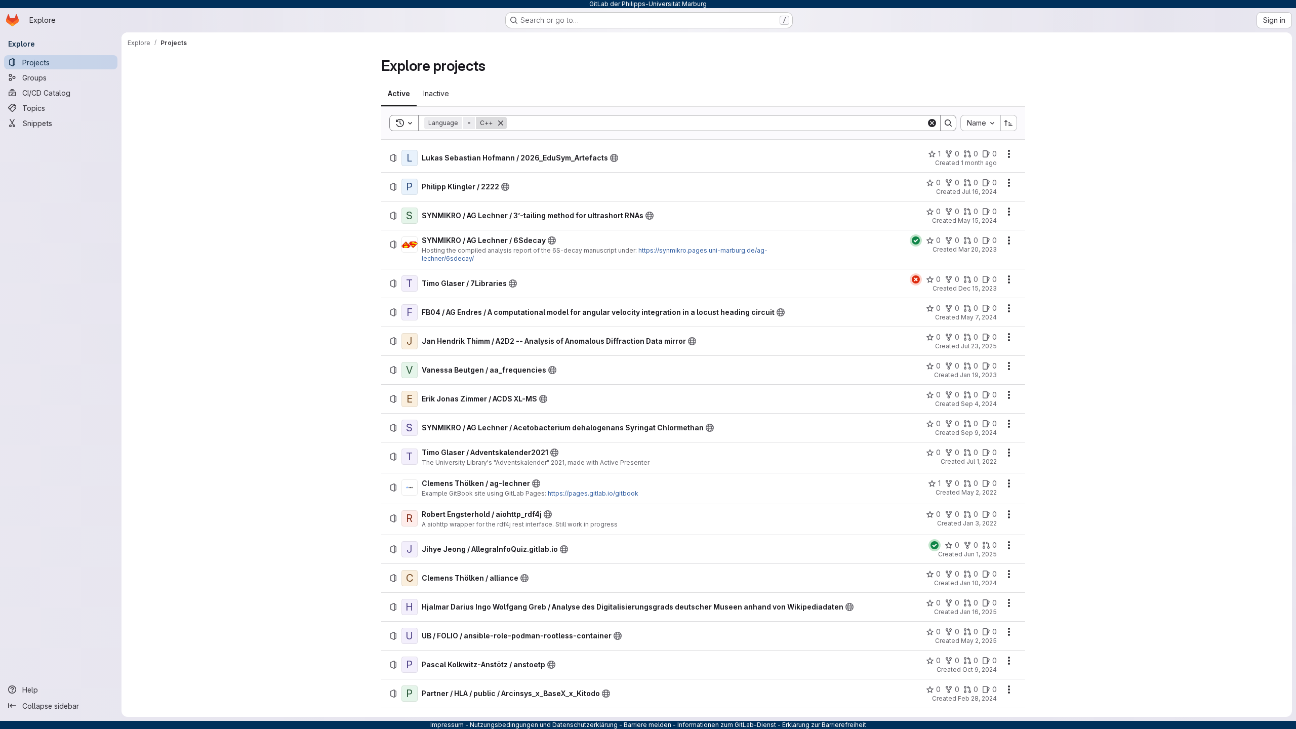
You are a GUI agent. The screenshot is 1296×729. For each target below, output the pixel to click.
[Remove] (501, 123)
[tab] (399, 93)
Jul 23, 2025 (979, 346)
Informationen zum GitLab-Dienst (726, 724)
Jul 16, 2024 (979, 191)
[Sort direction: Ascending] (1009, 123)
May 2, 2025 (979, 640)
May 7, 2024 (979, 317)
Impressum (447, 724)
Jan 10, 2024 (978, 583)
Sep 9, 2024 (979, 432)
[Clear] (932, 123)
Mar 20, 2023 (977, 249)
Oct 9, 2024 (979, 669)
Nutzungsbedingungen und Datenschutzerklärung (544, 724)
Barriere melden (647, 724)
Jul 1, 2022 (981, 461)
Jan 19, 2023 (978, 375)
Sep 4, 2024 (979, 404)
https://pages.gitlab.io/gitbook (593, 493)
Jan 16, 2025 (978, 612)
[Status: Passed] (916, 240)
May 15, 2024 (977, 220)
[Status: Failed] (916, 279)
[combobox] (980, 123)
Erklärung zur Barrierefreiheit (824, 724)
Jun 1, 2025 (980, 554)
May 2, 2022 (979, 492)
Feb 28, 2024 (977, 698)
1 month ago (979, 163)
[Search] (948, 123)
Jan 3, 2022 (980, 523)
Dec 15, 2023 (977, 288)
